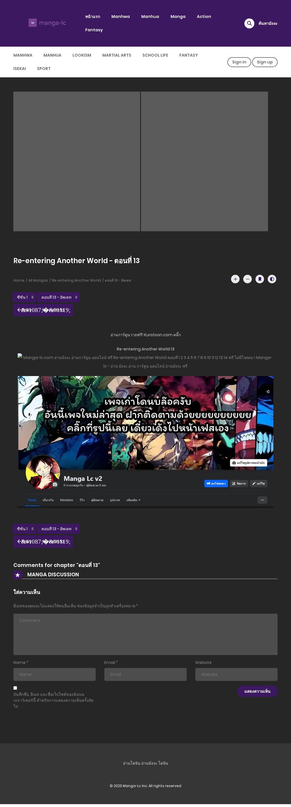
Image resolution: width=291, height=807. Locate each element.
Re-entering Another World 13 (145, 349)
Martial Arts (116, 55)
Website (203, 662)
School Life (155, 55)
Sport (44, 68)
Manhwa (120, 16)
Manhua (150, 16)
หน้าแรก (92, 16)
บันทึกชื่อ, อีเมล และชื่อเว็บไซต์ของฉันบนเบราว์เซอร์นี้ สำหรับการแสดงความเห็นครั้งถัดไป (53, 700)
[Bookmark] (259, 279)
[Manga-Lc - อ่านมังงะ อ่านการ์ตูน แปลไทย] (46, 23)
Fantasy (94, 30)
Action (204, 16)
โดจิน (163, 763)
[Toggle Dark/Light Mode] (272, 279)
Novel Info (53, 310)
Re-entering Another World (76, 280)
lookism (81, 55)
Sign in (239, 62)
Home (19, 280)
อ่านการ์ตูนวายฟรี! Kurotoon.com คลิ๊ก (146, 335)
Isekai (19, 68)
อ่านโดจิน (131, 763)
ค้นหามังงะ (268, 23)
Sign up (265, 62)
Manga (178, 16)
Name (19, 662)
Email (109, 662)
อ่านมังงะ (149, 763)
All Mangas (38, 280)
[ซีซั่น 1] (24, 297)
